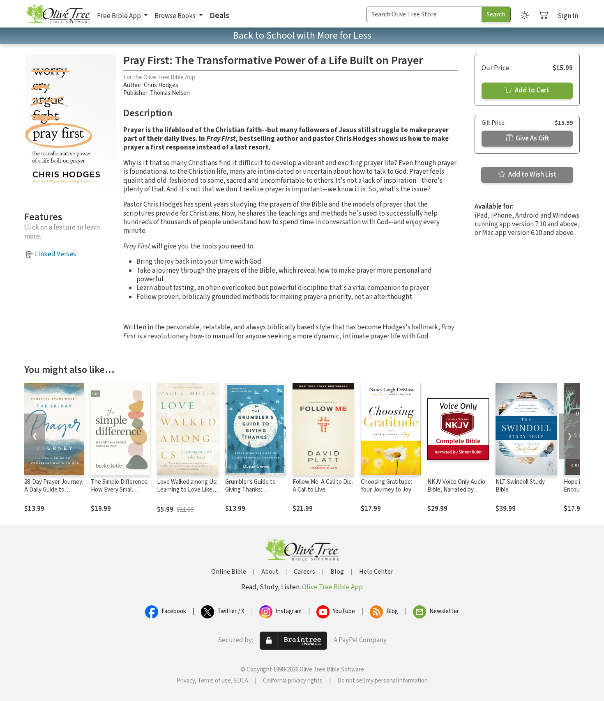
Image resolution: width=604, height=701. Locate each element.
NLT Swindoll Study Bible (520, 486)
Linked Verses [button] (55, 254)
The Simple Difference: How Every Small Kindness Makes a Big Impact (120, 494)
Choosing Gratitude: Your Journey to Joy (386, 486)
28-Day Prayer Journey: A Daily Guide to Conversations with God (53, 494)
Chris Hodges (161, 85)
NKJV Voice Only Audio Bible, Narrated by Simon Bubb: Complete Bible (456, 494)
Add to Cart (531, 90)
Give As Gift (531, 138)
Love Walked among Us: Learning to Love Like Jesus (187, 490)
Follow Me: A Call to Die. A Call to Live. (323, 486)
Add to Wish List (531, 174)
